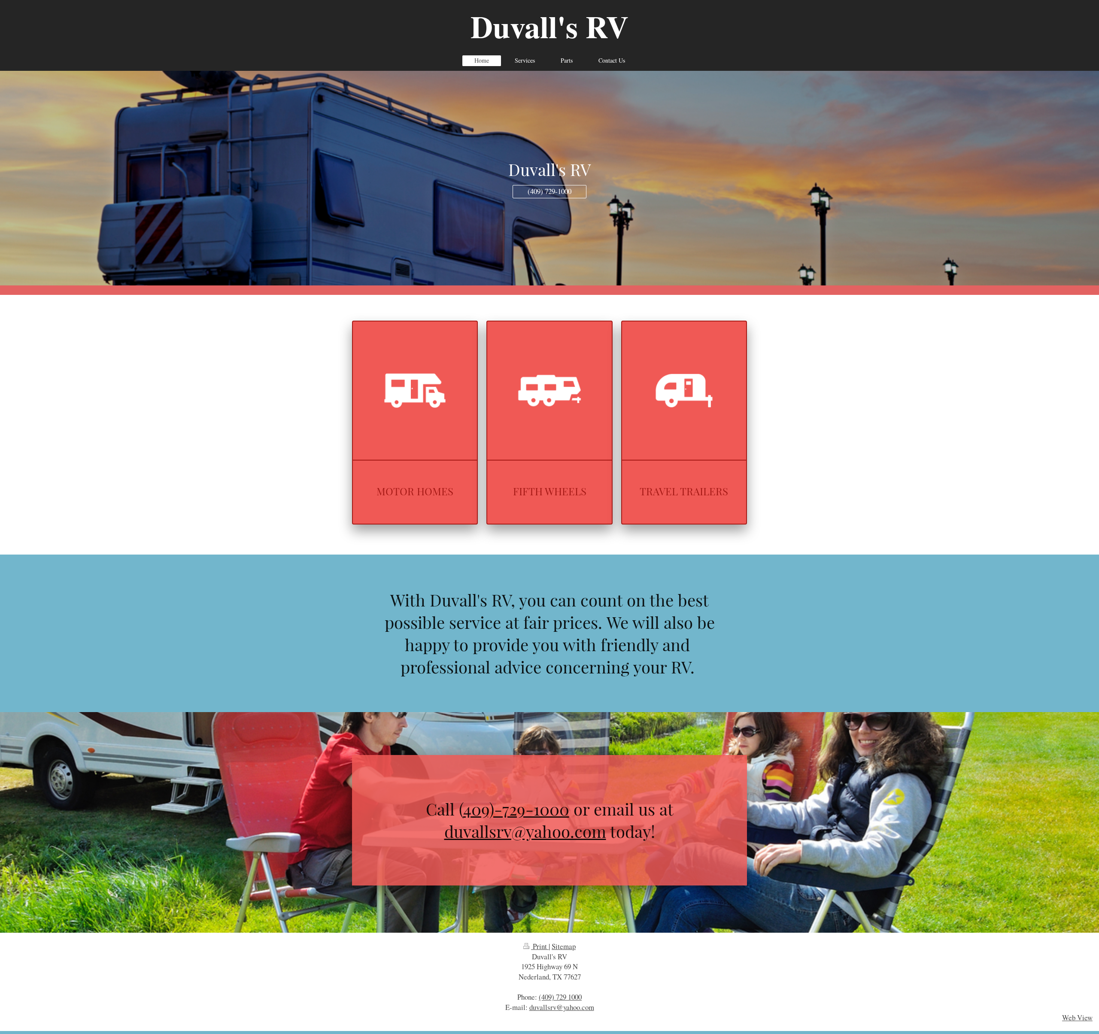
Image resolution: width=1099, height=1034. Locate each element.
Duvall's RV (549, 26)
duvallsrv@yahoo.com (525, 831)
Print (540, 946)
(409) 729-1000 (549, 191)
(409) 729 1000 (560, 997)
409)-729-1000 (516, 808)
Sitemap (564, 946)
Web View (1077, 1017)
